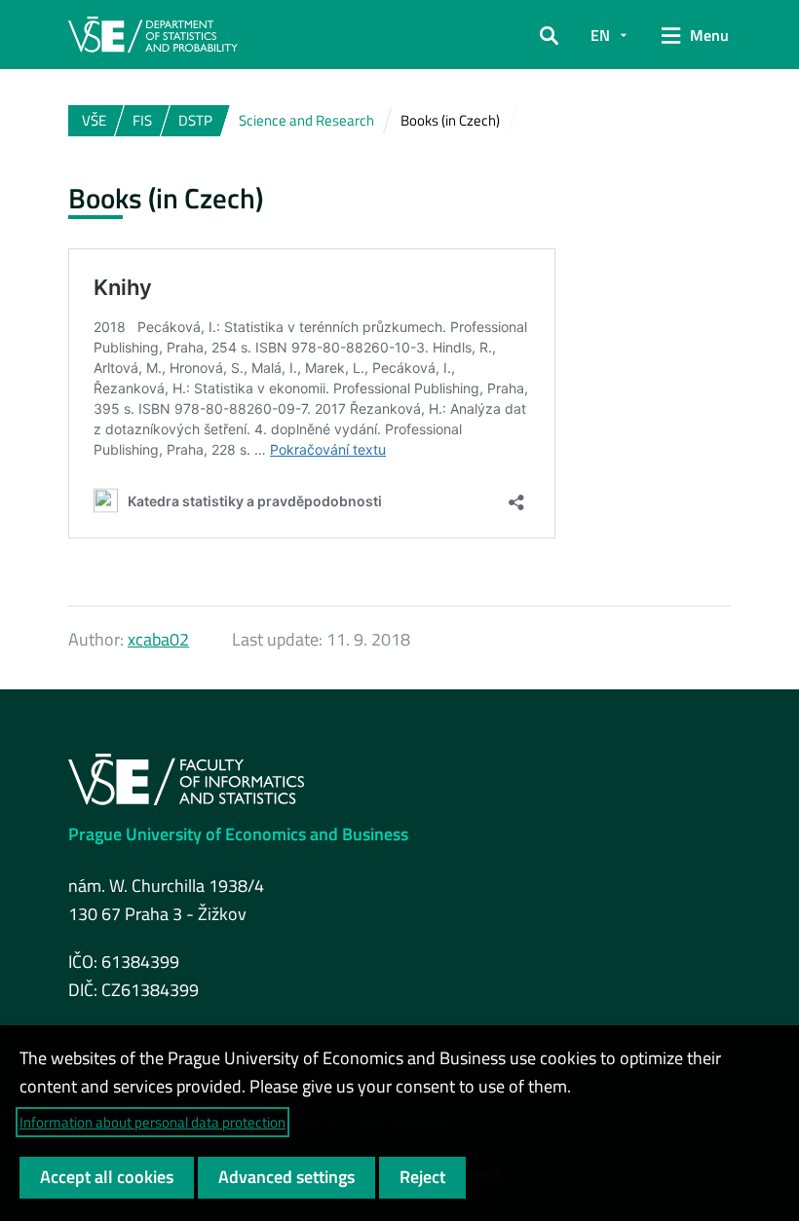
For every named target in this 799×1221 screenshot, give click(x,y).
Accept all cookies (106, 1177)
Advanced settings (286, 1177)
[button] (549, 35)
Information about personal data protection (152, 1122)
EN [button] (600, 35)
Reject (422, 1177)
